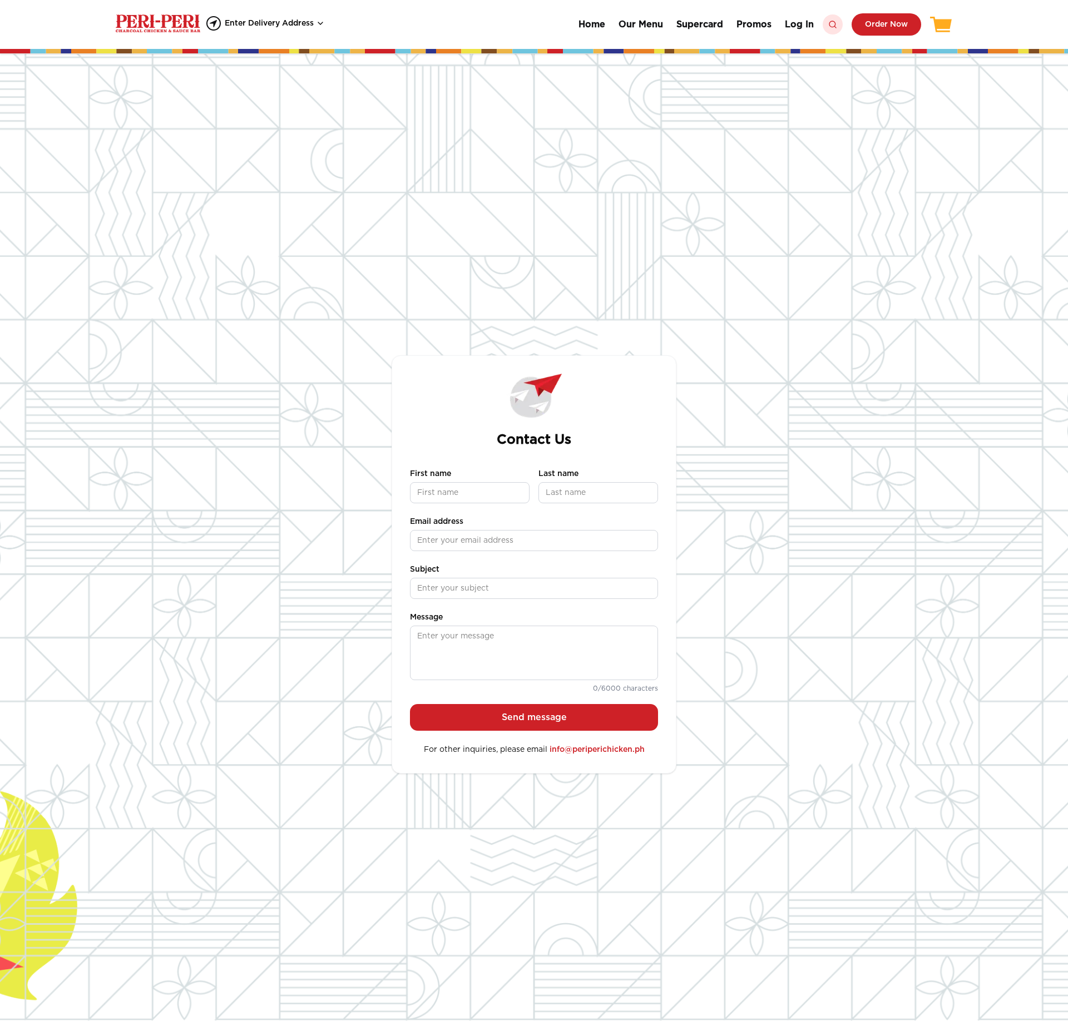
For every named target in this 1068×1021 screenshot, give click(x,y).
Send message (534, 717)
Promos (754, 24)
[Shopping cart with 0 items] (941, 24)
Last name (558, 474)
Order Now (886, 24)
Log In (799, 24)
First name (430, 474)
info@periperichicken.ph (597, 750)
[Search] (833, 24)
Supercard (699, 24)
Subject (424, 569)
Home (591, 24)
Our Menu (641, 24)
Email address (436, 522)
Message (426, 617)
